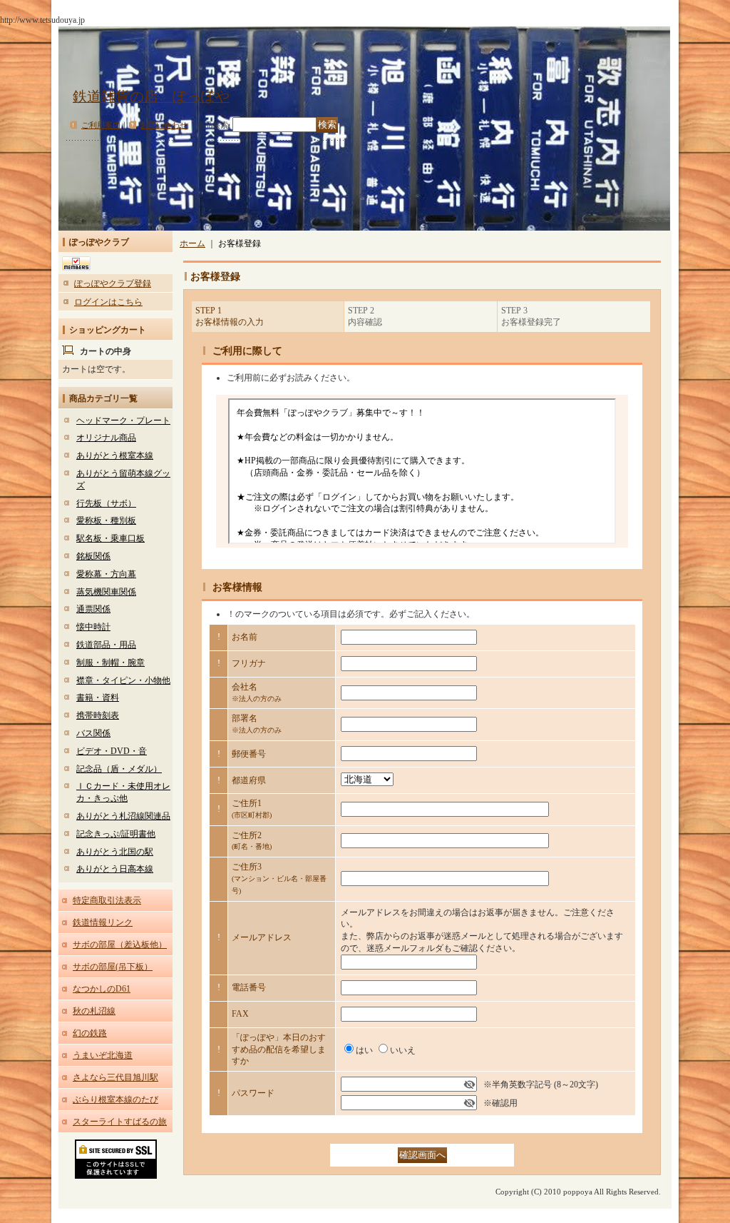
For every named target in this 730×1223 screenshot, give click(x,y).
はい (364, 1050)
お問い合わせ (163, 125)
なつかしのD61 (101, 989)
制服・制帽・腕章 (110, 663)
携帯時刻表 (97, 715)
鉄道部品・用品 (106, 645)
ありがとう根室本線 (114, 455)
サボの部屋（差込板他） (120, 945)
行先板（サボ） (106, 503)
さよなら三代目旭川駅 (115, 1077)
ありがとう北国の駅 (114, 852)
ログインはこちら (108, 302)
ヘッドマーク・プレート (123, 421)
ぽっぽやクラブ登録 (112, 283)
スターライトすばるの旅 (120, 1122)
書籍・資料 (97, 698)
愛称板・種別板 (106, 520)
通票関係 (93, 609)
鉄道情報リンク (103, 922)
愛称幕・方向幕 (106, 574)
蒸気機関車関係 (106, 592)
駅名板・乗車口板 (110, 538)
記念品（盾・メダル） (119, 769)
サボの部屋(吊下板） (113, 967)
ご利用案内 (100, 125)
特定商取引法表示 (107, 900)
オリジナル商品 (106, 438)
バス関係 (93, 733)
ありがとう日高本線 (114, 869)
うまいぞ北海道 (103, 1055)
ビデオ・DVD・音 (111, 751)
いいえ (403, 1050)
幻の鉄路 (90, 1033)
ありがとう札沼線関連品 (123, 816)
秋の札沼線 (94, 1011)
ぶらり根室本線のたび (115, 1099)
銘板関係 (93, 556)
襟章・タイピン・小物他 (123, 680)
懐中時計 (93, 627)
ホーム (192, 243)
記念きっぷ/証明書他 (115, 834)
